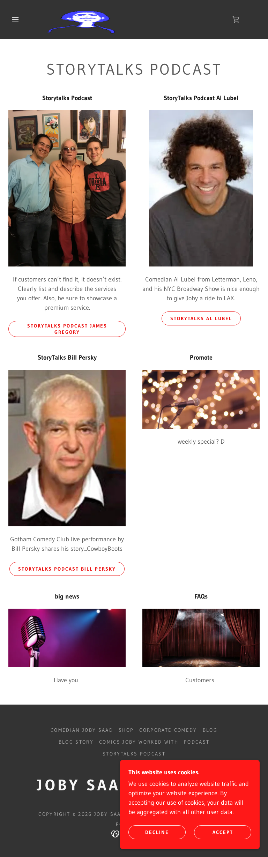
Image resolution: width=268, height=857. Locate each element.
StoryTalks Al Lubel (201, 318)
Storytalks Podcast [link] (134, 754)
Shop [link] (126, 730)
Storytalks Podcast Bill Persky (67, 569)
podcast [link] (196, 742)
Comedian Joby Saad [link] (82, 730)
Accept (223, 832)
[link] (128, 19)
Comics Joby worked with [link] (138, 742)
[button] (15, 20)
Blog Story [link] (76, 742)
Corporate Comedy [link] (168, 730)
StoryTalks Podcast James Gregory (67, 329)
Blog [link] (210, 730)
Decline (157, 832)
